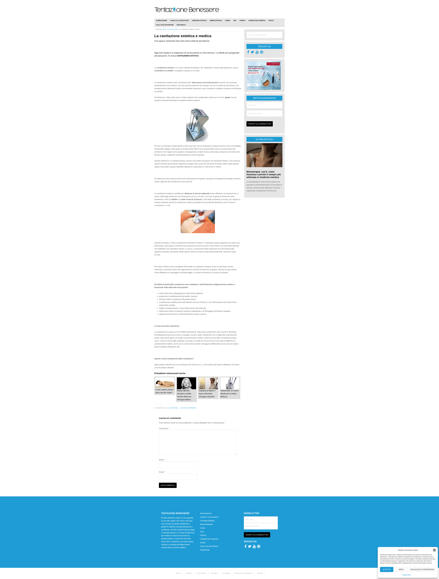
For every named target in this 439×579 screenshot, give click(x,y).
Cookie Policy (406, 575)
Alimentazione (206, 513)
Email (162, 472)
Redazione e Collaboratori (243, 573)
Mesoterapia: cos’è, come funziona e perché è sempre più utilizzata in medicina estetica (263, 174)
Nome (162, 460)
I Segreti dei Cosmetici (209, 539)
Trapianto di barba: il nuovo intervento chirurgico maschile (207, 394)
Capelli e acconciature (209, 517)
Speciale (260, 573)
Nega (401, 569)
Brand (178, 573)
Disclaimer (214, 573)
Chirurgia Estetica (207, 521)
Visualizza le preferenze (422, 569)
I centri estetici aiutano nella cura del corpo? (164, 391)
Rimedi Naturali (206, 524)
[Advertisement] (258, 8)
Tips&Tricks (205, 550)
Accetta (387, 569)
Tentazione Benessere (187, 11)
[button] (434, 550)
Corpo (202, 528)
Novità (202, 543)
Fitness (203, 535)
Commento (164, 428)
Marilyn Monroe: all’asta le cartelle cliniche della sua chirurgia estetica (184, 395)
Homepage (226, 573)
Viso (202, 532)
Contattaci (188, 573)
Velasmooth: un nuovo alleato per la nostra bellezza (229, 394)
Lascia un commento (188, 408)
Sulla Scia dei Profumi (209, 546)
